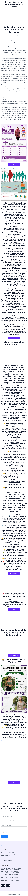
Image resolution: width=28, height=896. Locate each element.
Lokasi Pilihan (4, 829)
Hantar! (4, 837)
